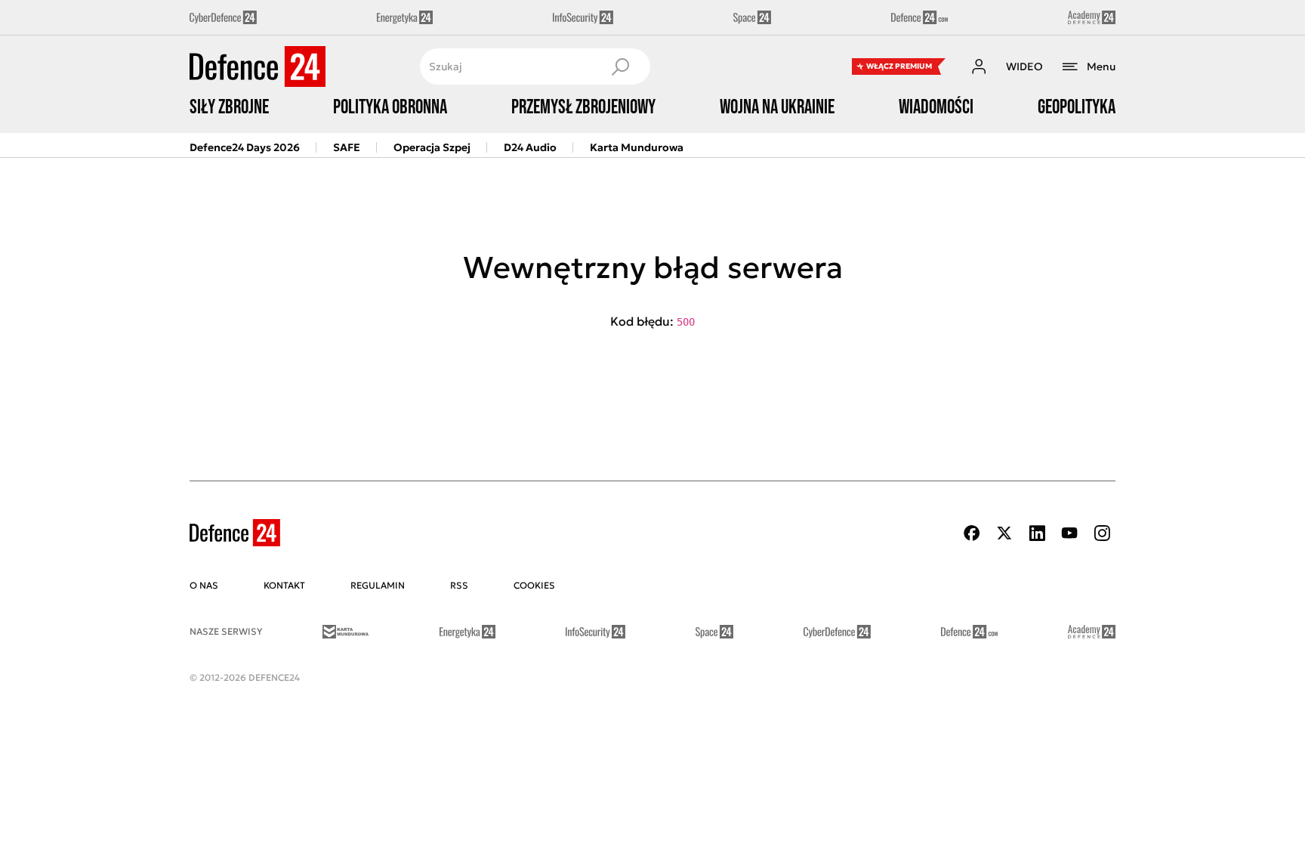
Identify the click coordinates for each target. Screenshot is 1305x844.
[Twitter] (1004, 533)
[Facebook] (972, 533)
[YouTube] (1069, 533)
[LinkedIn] (1036, 533)
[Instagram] (1101, 533)
